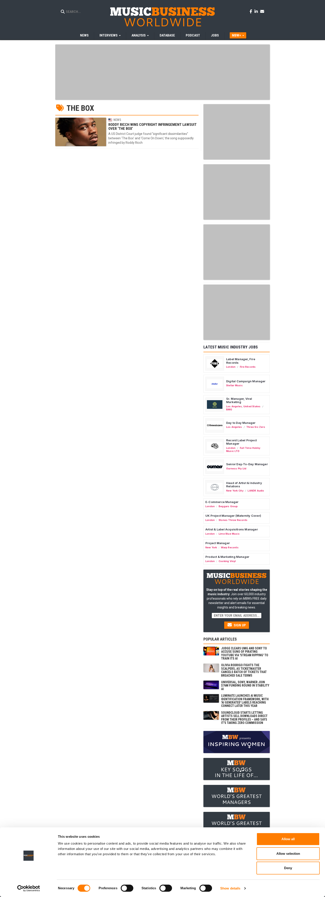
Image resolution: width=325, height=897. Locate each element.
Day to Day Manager (241, 423)
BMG (229, 409)
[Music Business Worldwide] (162, 17)
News (84, 35)
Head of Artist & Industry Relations (244, 484)
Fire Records (248, 366)
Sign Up (239, 625)
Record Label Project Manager (241, 442)
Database (167, 35)
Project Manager (217, 543)
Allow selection (288, 853)
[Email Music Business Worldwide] (262, 11)
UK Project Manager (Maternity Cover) (233, 515)
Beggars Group (228, 506)
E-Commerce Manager (222, 502)
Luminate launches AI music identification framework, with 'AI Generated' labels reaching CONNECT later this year (245, 701)
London (230, 366)
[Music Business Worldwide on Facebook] (252, 11)
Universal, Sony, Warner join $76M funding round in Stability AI (245, 685)
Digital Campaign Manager (246, 381)
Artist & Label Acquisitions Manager (231, 529)
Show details (230, 888)
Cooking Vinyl (227, 561)
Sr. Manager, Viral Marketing (239, 400)
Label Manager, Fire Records (240, 360)
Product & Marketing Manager (227, 556)
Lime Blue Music (229, 533)
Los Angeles (234, 406)
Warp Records (230, 547)
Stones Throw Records (233, 520)
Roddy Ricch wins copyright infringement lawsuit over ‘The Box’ (152, 126)
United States (252, 406)
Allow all (288, 839)
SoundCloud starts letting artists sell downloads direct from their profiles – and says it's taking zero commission (244, 718)
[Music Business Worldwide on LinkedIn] (256, 11)
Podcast (193, 35)
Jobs (215, 35)
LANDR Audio (256, 490)
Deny (288, 868)
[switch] (127, 888)
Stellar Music (234, 385)
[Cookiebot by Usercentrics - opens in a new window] (28, 888)
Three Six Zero (255, 426)
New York (211, 547)
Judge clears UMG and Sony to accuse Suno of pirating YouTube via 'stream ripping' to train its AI (244, 653)
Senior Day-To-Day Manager (247, 464)
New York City (234, 490)
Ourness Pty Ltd (236, 468)
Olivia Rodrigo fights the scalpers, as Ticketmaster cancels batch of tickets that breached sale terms (244, 670)
